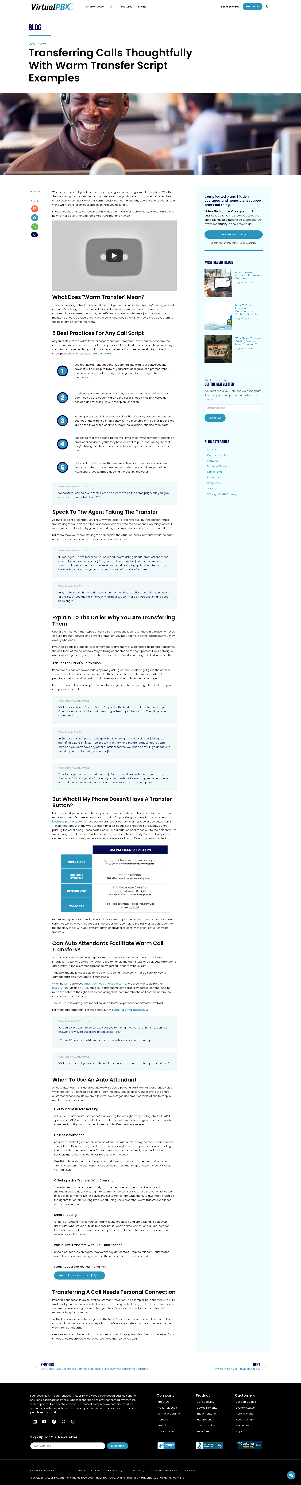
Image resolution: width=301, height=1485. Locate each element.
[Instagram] (73, 1421)
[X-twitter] (63, 1421)
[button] (34, 208)
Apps (239, 1431)
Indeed (107, 353)
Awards (212, 449)
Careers (162, 1419)
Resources (242, 1425)
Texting (211, 488)
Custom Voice (206, 1425)
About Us (163, 1402)
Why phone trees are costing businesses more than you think (248, 341)
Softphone (214, 483)
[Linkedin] (34, 1421)
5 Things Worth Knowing (222, 494)
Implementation (207, 1413)
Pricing (142, 6)
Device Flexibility (207, 1407)
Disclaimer (190, 1470)
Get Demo (252, 6)
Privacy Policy (114, 1470)
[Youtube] (44, 1421)
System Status (245, 1407)
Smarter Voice (95, 6)
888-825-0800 (230, 6)
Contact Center (217, 455)
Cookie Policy (136, 1470)
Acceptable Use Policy (164, 1470)
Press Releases (167, 1407)
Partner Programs (168, 1413)
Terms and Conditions (87, 1470)
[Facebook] (53, 1421)
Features (126, 6)
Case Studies (166, 1431)
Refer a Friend (244, 1413)
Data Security (205, 1402)
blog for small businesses (131, 1010)
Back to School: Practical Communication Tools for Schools (246, 310)
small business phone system (103, 983)
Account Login (245, 1419)
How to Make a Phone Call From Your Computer (249, 275)
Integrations (204, 1419)
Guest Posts (215, 472)
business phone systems (69, 821)
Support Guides (246, 1402)
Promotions (214, 477)
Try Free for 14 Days (233, 234)
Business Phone (217, 466)
